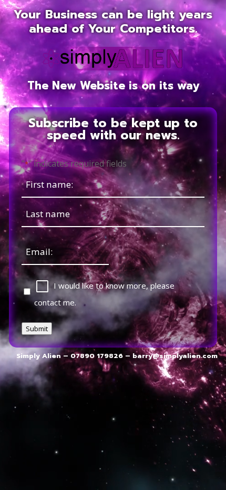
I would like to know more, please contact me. (104, 294)
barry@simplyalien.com (175, 356)
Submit (37, 328)
